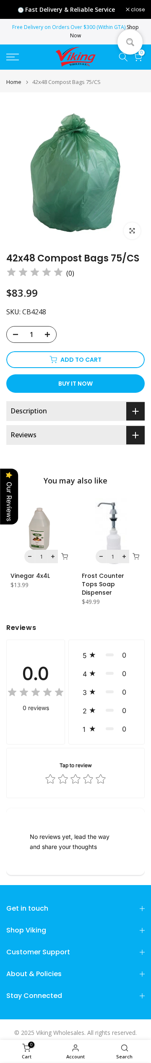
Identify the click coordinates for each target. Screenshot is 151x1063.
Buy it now (75, 383)
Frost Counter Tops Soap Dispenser (103, 584)
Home (13, 82)
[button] (107, 655)
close (137, 9)
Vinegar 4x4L (30, 576)
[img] (34, 273)
